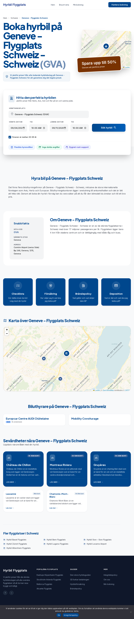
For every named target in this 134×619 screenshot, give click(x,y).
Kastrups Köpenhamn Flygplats (50, 575)
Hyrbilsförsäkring (77, 584)
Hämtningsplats (17, 108)
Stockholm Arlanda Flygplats (49, 579)
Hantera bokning (119, 4)
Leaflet (127, 67)
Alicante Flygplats (44, 588)
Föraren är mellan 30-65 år (24, 137)
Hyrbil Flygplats (14, 5)
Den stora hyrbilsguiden (80, 575)
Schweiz (14, 18)
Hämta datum (15, 122)
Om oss (107, 579)
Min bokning (78, 5)
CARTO (127, 390)
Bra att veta (64, 5)
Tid (31, 122)
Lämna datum (56, 122)
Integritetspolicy (110, 575)
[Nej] (130, 612)
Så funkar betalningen (79, 579)
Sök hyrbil (109, 128)
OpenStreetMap (108, 390)
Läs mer (11, 482)
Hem (53, 5)
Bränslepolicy (76, 588)
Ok (59, 615)
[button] (106, 47)
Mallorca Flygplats (44, 584)
